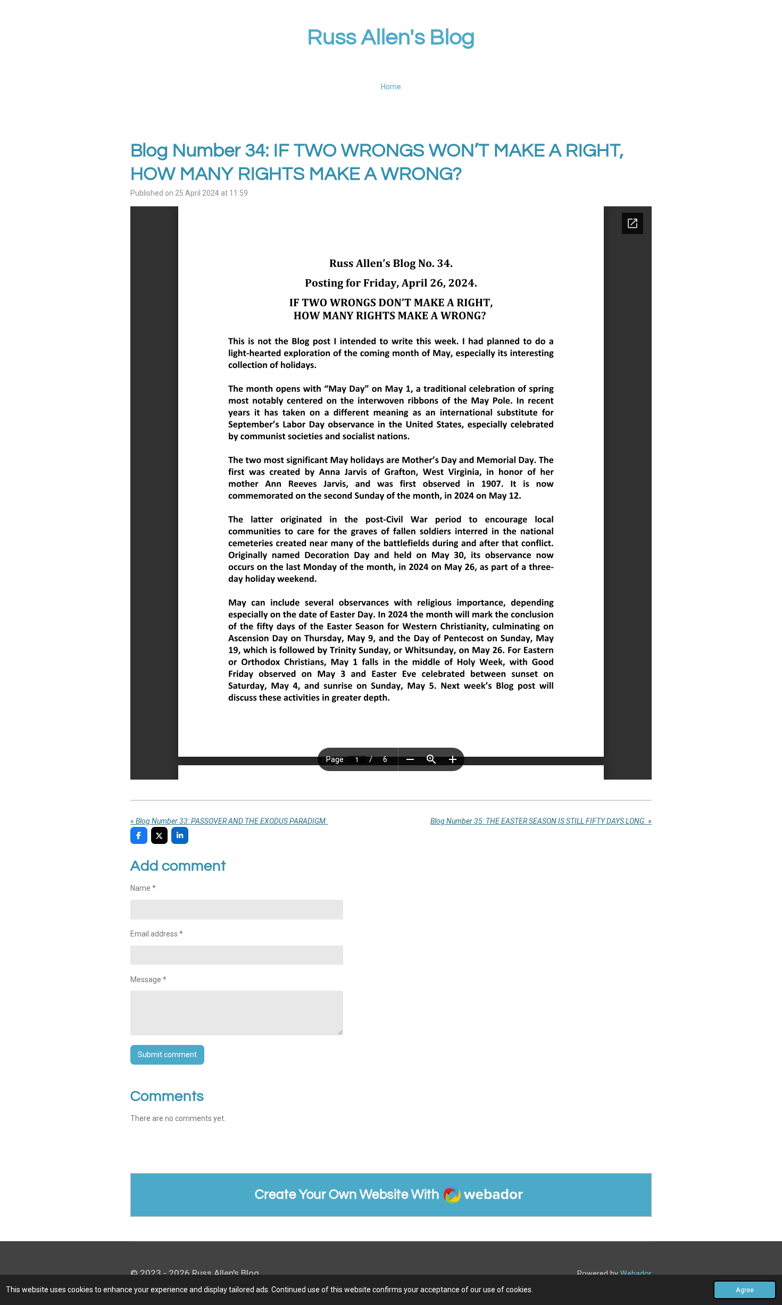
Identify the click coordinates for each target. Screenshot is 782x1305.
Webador (636, 1273)
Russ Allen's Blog (391, 37)
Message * (148, 979)
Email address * (156, 934)
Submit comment (167, 1054)
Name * (143, 888)
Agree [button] (745, 1290)
